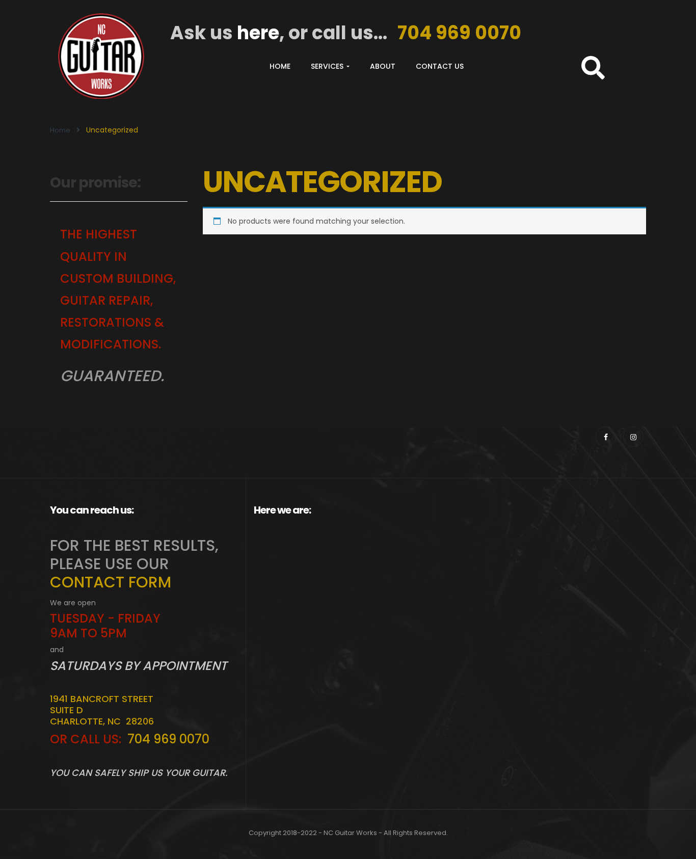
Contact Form (110, 582)
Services (328, 66)
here (258, 33)
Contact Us (440, 66)
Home (280, 66)
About (382, 66)
